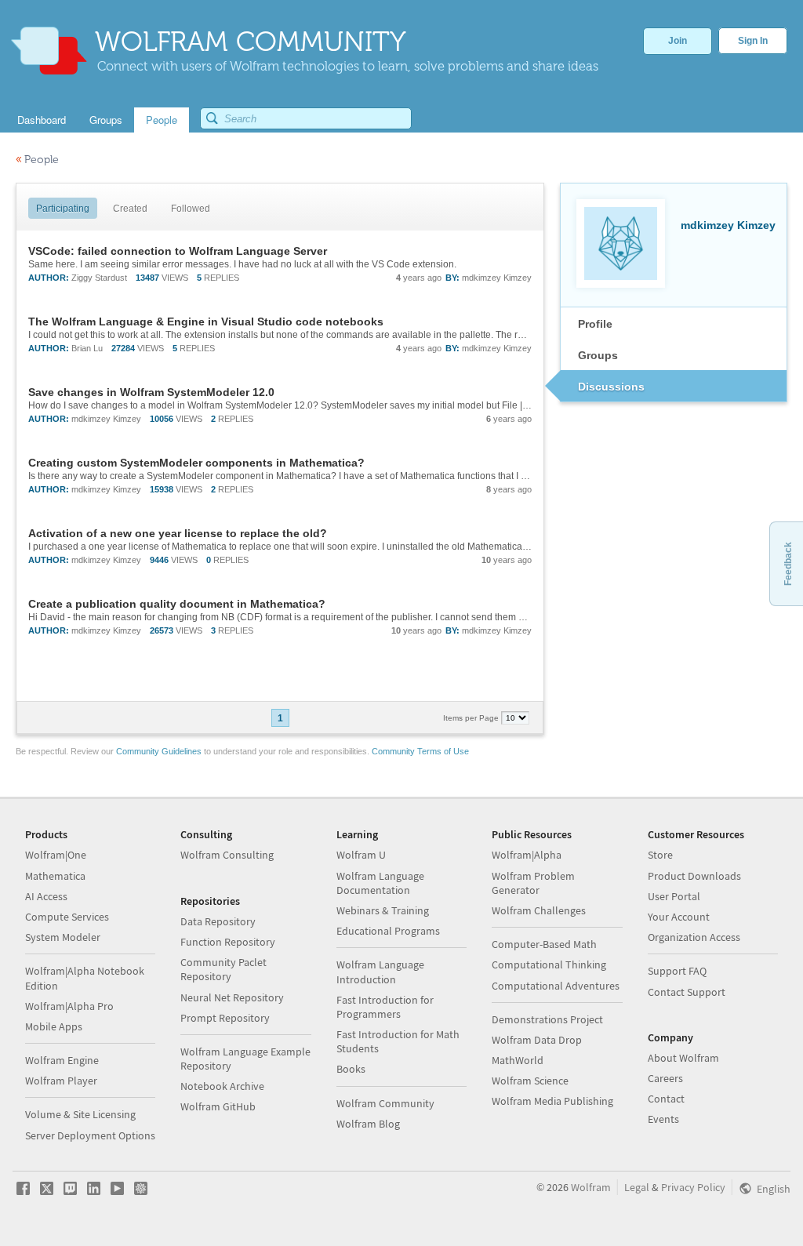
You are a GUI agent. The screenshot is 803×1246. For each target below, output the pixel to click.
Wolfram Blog (368, 1124)
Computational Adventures (556, 986)
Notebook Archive (222, 1086)
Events (663, 1119)
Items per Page (472, 718)
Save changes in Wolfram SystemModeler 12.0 (151, 392)
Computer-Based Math (544, 944)
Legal (636, 1187)
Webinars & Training (382, 910)
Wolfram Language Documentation (380, 883)
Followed (190, 208)
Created (130, 208)
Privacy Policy (693, 1187)
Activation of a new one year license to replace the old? (177, 533)
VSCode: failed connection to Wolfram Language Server (177, 251)
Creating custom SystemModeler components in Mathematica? (196, 462)
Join (677, 40)
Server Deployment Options (90, 1135)
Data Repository (218, 921)
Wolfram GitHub (218, 1106)
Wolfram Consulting (227, 855)
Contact (666, 1099)
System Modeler (62, 937)
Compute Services (67, 917)
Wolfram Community (385, 1103)
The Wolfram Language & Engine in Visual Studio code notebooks (205, 321)
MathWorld (517, 1060)
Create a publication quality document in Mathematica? (176, 604)
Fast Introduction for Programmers (385, 1007)
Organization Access (694, 937)
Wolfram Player (61, 1080)
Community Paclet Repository (223, 969)
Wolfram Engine (62, 1060)
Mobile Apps (53, 1026)
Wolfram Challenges (539, 910)
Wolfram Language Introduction (380, 971)
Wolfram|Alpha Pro (69, 1006)
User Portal (674, 896)
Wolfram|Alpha (526, 855)
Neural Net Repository (232, 997)
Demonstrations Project (547, 1019)
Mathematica (55, 876)
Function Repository (227, 942)
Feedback (788, 564)
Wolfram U (361, 855)
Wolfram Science (530, 1080)
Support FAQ (677, 971)
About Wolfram (683, 1058)
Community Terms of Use (420, 751)
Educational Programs (388, 931)
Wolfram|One (55, 855)
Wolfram (591, 1187)
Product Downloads (694, 876)
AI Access (46, 896)
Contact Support (686, 992)
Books (350, 1069)
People (37, 159)
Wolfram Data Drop (537, 1040)
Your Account (679, 917)
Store (660, 855)
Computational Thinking (549, 964)
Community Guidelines (159, 751)
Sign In (753, 40)
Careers (665, 1078)
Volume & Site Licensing (80, 1114)
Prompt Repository (225, 1018)
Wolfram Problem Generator (533, 883)
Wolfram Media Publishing (552, 1101)
